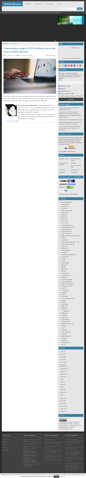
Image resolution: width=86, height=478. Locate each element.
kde (62, 294)
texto (38, 462)
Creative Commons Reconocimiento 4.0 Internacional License (70, 424)
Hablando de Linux (64, 159)
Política (63, 315)
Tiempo (63, 330)
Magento (66, 311)
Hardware (64, 273)
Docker (63, 246)
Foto (62, 258)
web (25, 466)
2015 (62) (62, 364)
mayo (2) (62, 384)
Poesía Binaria (12, 4)
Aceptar (56, 476)
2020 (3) (62, 351)
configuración (26, 444)
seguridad (27, 459)
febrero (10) (63, 392)
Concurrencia (65, 233)
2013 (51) (62, 401)
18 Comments (51, 55)
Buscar (79, 9)
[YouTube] (71, 66)
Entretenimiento (49, 4)
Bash (62, 215)
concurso (33, 443)
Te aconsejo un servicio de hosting (71, 58)
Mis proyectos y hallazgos (63, 163)
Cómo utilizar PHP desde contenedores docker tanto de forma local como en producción (69, 128)
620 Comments (75, 454)
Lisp (62, 300)
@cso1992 (29, 107)
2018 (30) (62, 357)
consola (31, 444)
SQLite (63, 325)
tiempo (26, 464)
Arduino (63, 212)
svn (62, 328)
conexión (38, 443)
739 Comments (73, 449)
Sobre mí (5, 444)
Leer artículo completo (12, 121)
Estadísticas (64, 250)
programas (26, 457)
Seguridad (64, 319)
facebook (63, 256)
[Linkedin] (74, 66)
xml (62, 344)
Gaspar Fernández (28, 55)
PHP (62, 309)
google (25, 448)
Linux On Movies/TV (66, 298)
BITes (62, 217)
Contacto (59, 4)
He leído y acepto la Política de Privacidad (71, 96)
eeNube (73, 163)
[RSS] (60, 66)
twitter (63, 334)
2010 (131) (63, 408)
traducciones (64, 332)
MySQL (63, 305)
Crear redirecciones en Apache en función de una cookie (53, 443)
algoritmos (64, 204)
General (63, 263)
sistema (34, 461)
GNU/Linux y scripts (65, 86)
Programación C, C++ (65, 91)
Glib (62, 267)
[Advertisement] (29, 28)
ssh (30, 462)
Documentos (38, 4)
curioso (63, 240)
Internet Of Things (66, 284)
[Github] (80, 66)
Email (60, 80)
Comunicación (65, 231)
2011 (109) (63, 406)
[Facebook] (66, 66)
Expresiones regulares (67, 254)
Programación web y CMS (67, 93)
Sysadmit (61, 172)
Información (28, 4)
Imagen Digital (65, 282)
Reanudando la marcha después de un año (70, 119)
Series (52, 439)
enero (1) (62, 395)
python (63, 317)
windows (29, 466)
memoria (33, 451)
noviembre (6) (64, 369)
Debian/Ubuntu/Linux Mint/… (69, 242)
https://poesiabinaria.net (65, 429)
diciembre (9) (63, 366)
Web (62, 340)
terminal (34, 462)
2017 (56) (62, 359)
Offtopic (63, 307)
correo (35, 444)
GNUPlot (63, 269)
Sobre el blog (6, 439)
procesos (36, 453)
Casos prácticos (65, 225)
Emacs (63, 248)
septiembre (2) (64, 374)
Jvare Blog (62, 170)
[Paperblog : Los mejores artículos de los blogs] (64, 190)
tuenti (30, 464)
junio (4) (62, 382)
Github (63, 265)
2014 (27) (62, 398)
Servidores (64, 321)
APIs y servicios (65, 210)
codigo (32, 441)
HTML (63, 277)
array (36, 439)
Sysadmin (62, 88)
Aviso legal (5, 450)
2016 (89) (62, 362)
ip (32, 448)
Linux (62, 296)
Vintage (63, 338)
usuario (34, 464)
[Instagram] (77, 66)
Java (62, 288)
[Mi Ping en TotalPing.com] (63, 184)
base (39, 439)
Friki (62, 261)
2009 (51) (62, 411)
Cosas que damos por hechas (69, 235)
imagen (29, 448)
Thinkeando (74, 172)
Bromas (63, 219)
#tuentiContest (65, 202)
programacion (30, 455)
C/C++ (63, 221)
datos (26, 446)
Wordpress (64, 342)
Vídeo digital (64, 336)
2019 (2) (62, 354)
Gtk (62, 271)
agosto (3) (63, 376)
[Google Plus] (69, 66)
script (34, 457)
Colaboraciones (65, 229)
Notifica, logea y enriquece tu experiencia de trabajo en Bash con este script (70, 123)
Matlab (63, 302)
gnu (38, 446)
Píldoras (63, 313)
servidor (27, 461)
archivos (32, 439)
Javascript (64, 290)
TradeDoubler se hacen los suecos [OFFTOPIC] (53, 451)
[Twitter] (63, 66)
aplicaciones (26, 439)
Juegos (63, 292)
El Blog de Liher (75, 170)
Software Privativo (66, 323)
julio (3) (62, 379)
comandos (37, 441)
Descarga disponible (66, 244)
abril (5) (62, 387)
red (31, 457)
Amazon (63, 206)
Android (63, 208)
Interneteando (65, 286)
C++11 (63, 223)
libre (34, 448)
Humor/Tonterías (65, 279)
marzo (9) (62, 389)
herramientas (65, 275)
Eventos (63, 252)
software (26, 462)
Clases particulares (66, 227)
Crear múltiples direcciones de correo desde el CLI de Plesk (69, 108)
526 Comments (73, 470)
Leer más (62, 476)
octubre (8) (63, 371)
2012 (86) (62, 403)
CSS (62, 238)
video (38, 464)
